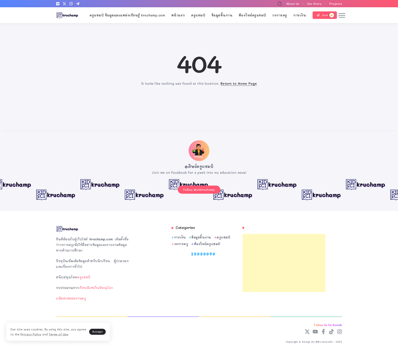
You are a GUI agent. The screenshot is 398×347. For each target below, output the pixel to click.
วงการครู (181, 244)
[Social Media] (58, 4)
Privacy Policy (31, 334)
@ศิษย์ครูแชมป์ (199, 166)
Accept (97, 331)
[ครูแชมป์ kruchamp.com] (67, 15)
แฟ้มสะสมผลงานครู (71, 298)
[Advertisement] (284, 263)
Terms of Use (58, 334)
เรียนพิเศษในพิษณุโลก (96, 288)
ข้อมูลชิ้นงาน (201, 237)
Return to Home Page (239, 83)
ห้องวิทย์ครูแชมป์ (207, 244)
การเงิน (180, 237)
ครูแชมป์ (83, 277)
